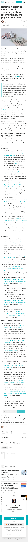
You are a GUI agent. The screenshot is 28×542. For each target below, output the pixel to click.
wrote (15, 102)
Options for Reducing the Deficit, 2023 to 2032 (14, 154)
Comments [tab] (4, 447)
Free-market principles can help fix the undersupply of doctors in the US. (10, 475)
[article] (14, 475)
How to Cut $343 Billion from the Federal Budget (14, 381)
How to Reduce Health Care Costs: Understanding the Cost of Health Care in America (15, 282)
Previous (6, 437)
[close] (23, 499)
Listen (24, 21)
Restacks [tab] (11, 447)
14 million (23, 112)
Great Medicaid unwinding (12, 109)
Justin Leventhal (11, 477)
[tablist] (7, 447)
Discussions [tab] (12, 466)
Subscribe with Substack (15, 524)
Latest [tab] (6, 466)
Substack (6, 539)
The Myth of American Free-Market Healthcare (10, 484)
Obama (17, 76)
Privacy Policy (19, 530)
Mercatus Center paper (10, 351)
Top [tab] (3, 466)
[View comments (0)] (7, 25)
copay (5, 363)
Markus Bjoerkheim (9, 20)
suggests (16, 163)
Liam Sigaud (10, 490)
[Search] (25, 466)
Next (23, 437)
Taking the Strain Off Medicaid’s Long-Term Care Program (15, 220)
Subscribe (19, 2)
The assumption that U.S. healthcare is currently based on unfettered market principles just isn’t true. (9, 487)
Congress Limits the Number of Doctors (10, 471)
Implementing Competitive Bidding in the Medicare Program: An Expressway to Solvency (14, 269)
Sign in (25, 2)
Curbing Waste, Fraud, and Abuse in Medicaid (15, 201)
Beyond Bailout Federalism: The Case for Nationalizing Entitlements (15, 186)
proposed (6, 229)
